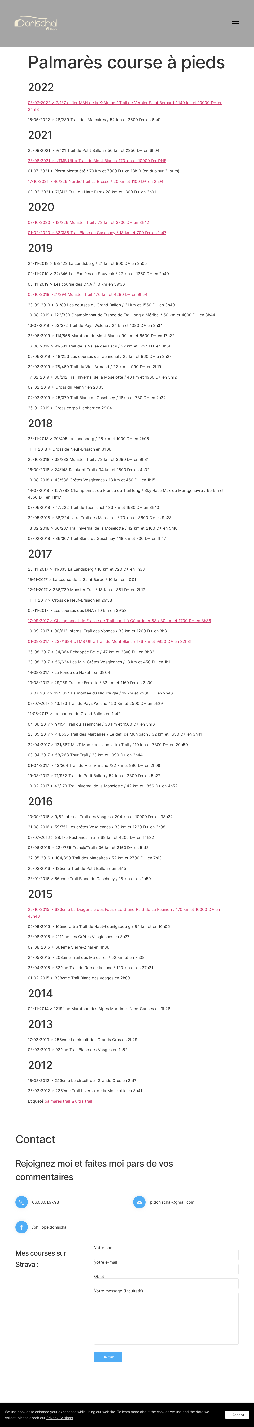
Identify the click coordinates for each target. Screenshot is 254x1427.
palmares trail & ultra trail (68, 1101)
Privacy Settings (59, 1418)
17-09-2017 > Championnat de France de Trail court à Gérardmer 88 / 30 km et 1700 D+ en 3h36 (119, 620)
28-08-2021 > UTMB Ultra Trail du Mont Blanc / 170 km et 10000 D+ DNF (97, 160)
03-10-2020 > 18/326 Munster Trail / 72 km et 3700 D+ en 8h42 (88, 222)
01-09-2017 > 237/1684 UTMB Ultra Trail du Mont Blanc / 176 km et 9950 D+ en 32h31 (109, 641)
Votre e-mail (105, 1262)
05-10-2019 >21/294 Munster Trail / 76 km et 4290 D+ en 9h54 (87, 294)
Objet (99, 1276)
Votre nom (104, 1248)
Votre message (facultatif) (118, 1291)
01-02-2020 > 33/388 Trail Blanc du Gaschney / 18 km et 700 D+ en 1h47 (97, 232)
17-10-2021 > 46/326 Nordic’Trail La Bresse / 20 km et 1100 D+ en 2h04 (95, 181)
